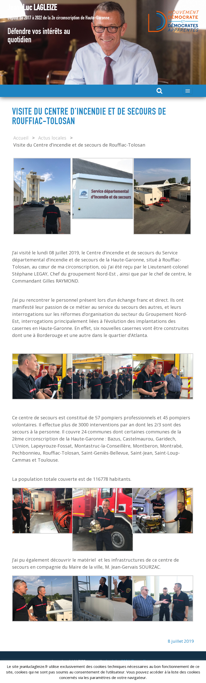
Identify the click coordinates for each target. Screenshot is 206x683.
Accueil (20, 138)
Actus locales (52, 138)
